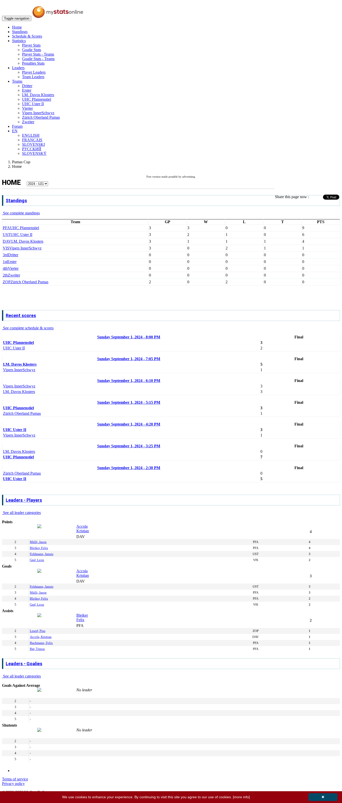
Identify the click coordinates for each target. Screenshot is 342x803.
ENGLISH (31, 135)
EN (15, 131)
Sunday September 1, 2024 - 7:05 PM (128, 359)
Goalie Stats (31, 50)
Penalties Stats (33, 63)
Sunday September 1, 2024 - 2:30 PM (128, 468)
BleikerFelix (82, 617)
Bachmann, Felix (41, 643)
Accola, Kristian (41, 637)
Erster (26, 90)
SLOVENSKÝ (34, 153)
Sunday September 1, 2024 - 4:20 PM (128, 424)
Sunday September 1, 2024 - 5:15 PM (128, 402)
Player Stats (31, 45)
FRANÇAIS (32, 140)
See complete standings (21, 213)
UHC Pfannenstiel (36, 99)
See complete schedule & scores (28, 328)
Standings (20, 32)
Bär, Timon (37, 649)
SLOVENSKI (33, 144)
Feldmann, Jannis (41, 554)
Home (17, 27)
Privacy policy (13, 783)
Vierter (27, 108)
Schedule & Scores (27, 36)
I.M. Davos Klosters (38, 95)
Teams (17, 81)
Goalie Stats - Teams (38, 59)
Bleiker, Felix (39, 548)
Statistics (19, 41)
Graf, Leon (37, 560)
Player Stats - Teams (38, 54)
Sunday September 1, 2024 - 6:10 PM (128, 380)
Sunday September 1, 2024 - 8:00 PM (128, 337)
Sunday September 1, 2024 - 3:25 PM (128, 446)
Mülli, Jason (38, 542)
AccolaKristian (82, 528)
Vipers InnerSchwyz (38, 113)
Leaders (18, 68)
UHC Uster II (33, 104)
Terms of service (15, 779)
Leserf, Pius (37, 631)
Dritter (27, 86)
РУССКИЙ (31, 149)
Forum (17, 126)
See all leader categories (21, 512)
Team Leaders (33, 77)
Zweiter (28, 122)
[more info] (241, 797)
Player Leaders (34, 72)
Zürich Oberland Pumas (41, 117)
